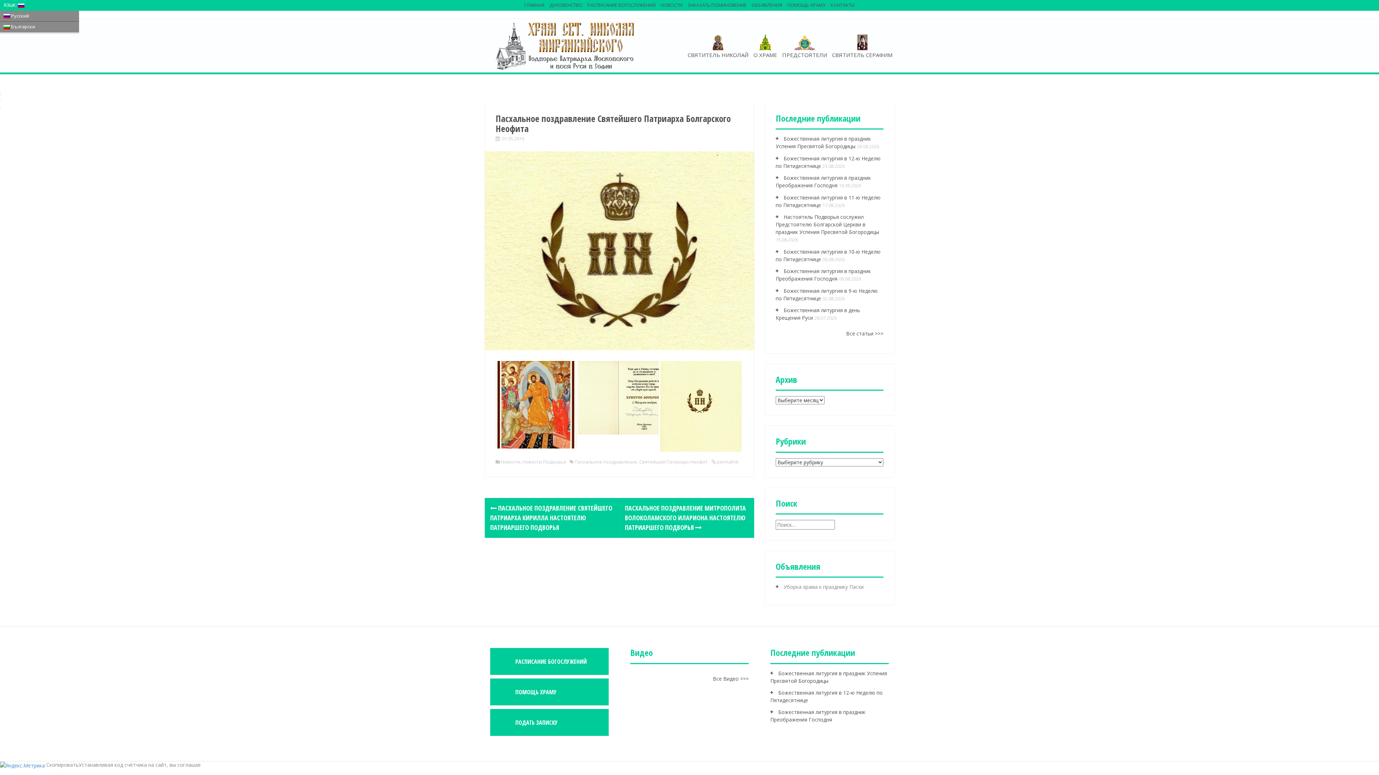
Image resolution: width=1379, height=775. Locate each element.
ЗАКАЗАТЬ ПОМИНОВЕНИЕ (717, 5)
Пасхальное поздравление (606, 462)
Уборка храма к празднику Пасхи (824, 586)
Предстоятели (804, 54)
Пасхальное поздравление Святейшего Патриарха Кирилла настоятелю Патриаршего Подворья (551, 518)
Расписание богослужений (622, 5)
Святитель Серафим (862, 54)
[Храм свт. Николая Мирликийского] (565, 45)
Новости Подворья (544, 462)
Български (22, 26)
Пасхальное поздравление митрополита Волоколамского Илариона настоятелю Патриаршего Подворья (685, 518)
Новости (672, 5)
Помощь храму (806, 5)
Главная (534, 5)
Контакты (843, 5)
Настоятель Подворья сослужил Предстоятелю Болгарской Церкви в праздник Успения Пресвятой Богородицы (827, 224)
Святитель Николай (718, 54)
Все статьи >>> (864, 333)
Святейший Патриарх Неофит (673, 462)
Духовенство (565, 5)
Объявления (767, 5)
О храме (765, 54)
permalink (727, 462)
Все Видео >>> (731, 678)
